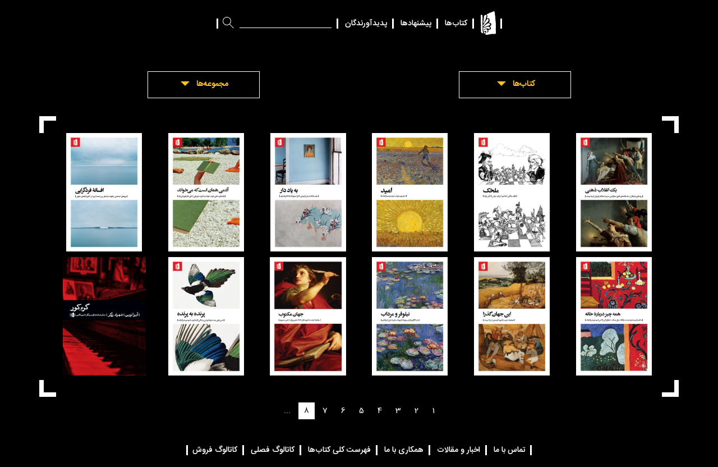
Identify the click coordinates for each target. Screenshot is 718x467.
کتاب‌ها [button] (524, 84)
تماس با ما (510, 450)
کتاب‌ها (456, 23)
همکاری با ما (404, 450)
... (287, 411)
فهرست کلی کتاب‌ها (339, 450)
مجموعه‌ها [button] (212, 84)
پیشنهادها (416, 23)
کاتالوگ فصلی (272, 450)
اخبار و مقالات (458, 450)
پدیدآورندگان (366, 23)
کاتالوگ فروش (214, 450)
